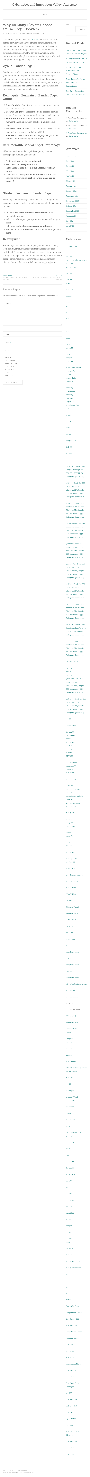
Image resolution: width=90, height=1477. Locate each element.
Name (7, 334)
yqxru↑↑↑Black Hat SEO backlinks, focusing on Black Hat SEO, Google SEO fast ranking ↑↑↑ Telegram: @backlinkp (75, 571)
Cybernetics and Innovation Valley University (45, 4)
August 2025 (71, 216)
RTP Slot (69, 1345)
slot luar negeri (72, 881)
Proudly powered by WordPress (16, 1470)
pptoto (68, 374)
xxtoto (68, 428)
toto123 (69, 846)
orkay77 (69, 842)
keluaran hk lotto (73, 789)
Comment (8, 304)
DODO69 (69, 926)
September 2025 (72, 211)
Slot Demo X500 (72, 1319)
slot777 (69, 1193)
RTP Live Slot (71, 1406)
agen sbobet (71, 1061)
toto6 (68, 1149)
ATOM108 (70, 773)
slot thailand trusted (74, 875)
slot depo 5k (71, 267)
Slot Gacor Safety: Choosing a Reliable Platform (15, 277)
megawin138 (71, 440)
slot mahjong (71, 762)
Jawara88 (70, 732)
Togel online (71, 725)
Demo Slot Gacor (72, 1306)
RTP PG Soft (71, 1357)
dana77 (69, 1181)
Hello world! (73, 121)
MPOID (69, 749)
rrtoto (68, 415)
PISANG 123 (70, 900)
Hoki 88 (69, 273)
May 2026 (70, 171)
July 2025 (70, 221)
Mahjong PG (71, 1016)
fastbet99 (70, 1161)
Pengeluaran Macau (74, 1312)
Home (45, 14)
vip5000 (69, 408)
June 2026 (70, 166)
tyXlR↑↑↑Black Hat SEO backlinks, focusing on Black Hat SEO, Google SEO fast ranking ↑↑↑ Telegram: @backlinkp (75, 591)
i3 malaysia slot (72, 405)
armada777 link (72, 1097)
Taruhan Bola (71, 1029)
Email (7, 342)
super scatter (71, 826)
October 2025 (71, 206)
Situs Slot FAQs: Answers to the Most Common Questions (47, 277)
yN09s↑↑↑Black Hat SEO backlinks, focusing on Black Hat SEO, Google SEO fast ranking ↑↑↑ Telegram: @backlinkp (76, 551)
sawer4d (69, 348)
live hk (69, 971)
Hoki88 (69, 256)
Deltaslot (69, 398)
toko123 (69, 1300)
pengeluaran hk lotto (74, 796)
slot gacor (70, 742)
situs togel (70, 819)
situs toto (35, 39)
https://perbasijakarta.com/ (77, 984)
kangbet (69, 1187)
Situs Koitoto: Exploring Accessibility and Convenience (75, 82)
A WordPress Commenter (76, 133)
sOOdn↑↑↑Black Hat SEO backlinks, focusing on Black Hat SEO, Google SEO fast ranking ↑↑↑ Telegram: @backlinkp (76, 510)
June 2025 (70, 226)
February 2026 (71, 186)
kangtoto (69, 263)
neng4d (69, 358)
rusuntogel (70, 735)
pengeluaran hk (72, 661)
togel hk (69, 799)
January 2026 (71, 191)
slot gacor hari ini (73, 803)
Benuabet (70, 769)
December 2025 (72, 196)
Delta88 (69, 280)
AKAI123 (69, 933)
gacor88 (69, 1242)
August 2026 (71, 156)
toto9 (68, 1155)
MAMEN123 (70, 868)
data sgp (69, 1425)
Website (8, 350)
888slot (69, 746)
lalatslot (69, 786)
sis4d (68, 283)
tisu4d (68, 344)
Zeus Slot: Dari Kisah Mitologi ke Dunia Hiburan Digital (74, 70)
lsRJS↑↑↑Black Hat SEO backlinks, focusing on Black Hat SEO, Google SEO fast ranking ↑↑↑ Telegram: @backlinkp (75, 490)
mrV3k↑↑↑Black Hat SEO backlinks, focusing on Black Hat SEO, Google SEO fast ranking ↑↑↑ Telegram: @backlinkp (76, 611)
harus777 (69, 836)
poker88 (69, 361)
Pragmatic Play (72, 1022)
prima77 (69, 958)
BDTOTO (69, 756)
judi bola (69, 290)
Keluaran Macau (72, 913)
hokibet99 (70, 1113)
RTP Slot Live (71, 1325)
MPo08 (69, 752)
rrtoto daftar (71, 371)
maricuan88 (71, 766)
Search (69, 24)
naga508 (69, 1248)
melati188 (70, 1213)
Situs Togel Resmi (73, 367)
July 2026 (70, 161)
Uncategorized (72, 246)
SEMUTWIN (71, 920)
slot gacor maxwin (73, 1268)
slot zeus (69, 1078)
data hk (69, 668)
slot (67, 306)
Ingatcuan (70, 381)
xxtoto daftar (71, 378)
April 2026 (70, 176)
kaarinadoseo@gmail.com (33, 33)
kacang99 (70, 1090)
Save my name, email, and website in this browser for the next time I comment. (11, 366)
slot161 (68, 1084)
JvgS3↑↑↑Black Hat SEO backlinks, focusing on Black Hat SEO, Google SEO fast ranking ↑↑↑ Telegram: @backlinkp (76, 530)
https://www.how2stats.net (77, 260)
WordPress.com (28, 1473)
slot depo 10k (71, 858)
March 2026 (70, 181)
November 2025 (72, 201)
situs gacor (70, 939)
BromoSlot (70, 460)
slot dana (69, 945)
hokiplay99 (70, 388)
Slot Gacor (70, 1377)
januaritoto (70, 1100)
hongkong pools (72, 952)
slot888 (69, 453)
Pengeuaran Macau (73, 1364)
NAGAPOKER (71, 1120)
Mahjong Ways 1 (72, 907)
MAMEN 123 (71, 888)
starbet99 (70, 1107)
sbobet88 (70, 296)
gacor (68, 338)
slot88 (68, 719)
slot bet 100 (70, 862)
